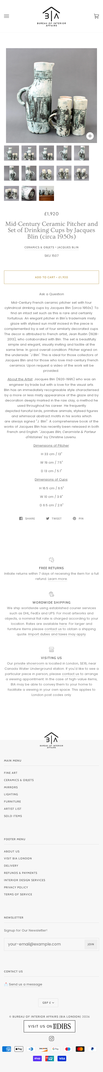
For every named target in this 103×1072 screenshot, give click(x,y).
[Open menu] (11, 16)
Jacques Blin (68, 247)
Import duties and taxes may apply (57, 634)
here (63, 623)
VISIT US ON (40, 1026)
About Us (12, 851)
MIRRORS (11, 787)
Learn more (57, 578)
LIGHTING (11, 794)
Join (91, 944)
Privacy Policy (16, 887)
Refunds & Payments (20, 873)
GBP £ (46, 1002)
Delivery (11, 865)
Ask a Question (51, 294)
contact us (53, 629)
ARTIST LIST (13, 808)
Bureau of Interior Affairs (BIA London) (46, 1016)
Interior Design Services (24, 880)
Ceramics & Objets (39, 247)
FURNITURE (12, 801)
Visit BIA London (18, 858)
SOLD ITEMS (13, 816)
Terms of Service (18, 894)
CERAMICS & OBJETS (19, 780)
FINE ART (11, 773)
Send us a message (25, 984)
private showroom (29, 663)
